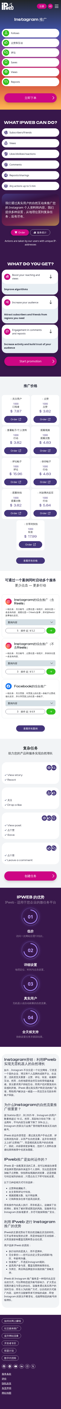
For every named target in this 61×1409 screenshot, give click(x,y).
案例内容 (12, 622)
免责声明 (6, 1388)
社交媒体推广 (11, 1328)
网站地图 (6, 1393)
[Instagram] (27, 1366)
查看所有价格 (30, 560)
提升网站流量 (11, 1335)
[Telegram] (10, 1366)
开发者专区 (10, 1343)
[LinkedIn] (21, 1366)
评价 (4, 1378)
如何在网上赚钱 (12, 1321)
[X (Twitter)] (33, 1366)
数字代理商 (10, 1358)
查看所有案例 (30, 728)
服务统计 (41, 232)
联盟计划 (9, 1350)
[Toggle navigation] (56, 6)
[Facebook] (4, 1366)
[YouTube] (15, 1366)
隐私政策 (6, 1383)
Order (21, 232)
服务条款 (6, 1374)
